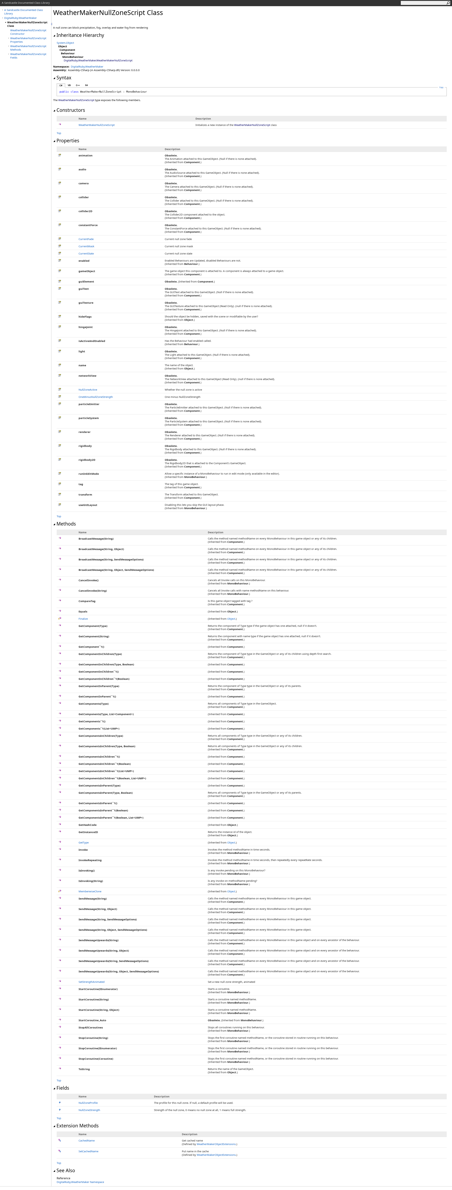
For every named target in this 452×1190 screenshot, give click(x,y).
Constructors (70, 110)
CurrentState (86, 253)
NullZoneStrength (89, 1110)
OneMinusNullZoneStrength (96, 397)
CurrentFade (86, 239)
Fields (62, 1088)
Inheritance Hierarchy (80, 35)
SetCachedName (88, 1151)
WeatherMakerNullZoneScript (97, 125)
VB (69, 85)
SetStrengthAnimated (92, 981)
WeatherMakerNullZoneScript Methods (28, 47)
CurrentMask (86, 246)
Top (59, 133)
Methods (66, 524)
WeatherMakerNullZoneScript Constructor (28, 31)
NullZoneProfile (88, 1102)
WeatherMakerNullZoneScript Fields (28, 55)
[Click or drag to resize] (52, 24)
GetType (84, 842)
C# (61, 85)
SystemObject (65, 42)
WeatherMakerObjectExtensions (216, 1144)
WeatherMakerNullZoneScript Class (27, 24)
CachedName (87, 1140)
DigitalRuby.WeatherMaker (20, 18)
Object (231, 618)
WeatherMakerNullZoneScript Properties (28, 39)
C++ (78, 85)
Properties (67, 140)
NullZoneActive (88, 389)
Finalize (83, 618)
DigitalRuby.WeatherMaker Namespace (80, 1182)
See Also (65, 1170)
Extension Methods (77, 1125)
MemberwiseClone (90, 891)
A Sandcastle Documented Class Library (23, 11)
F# (86, 85)
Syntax (63, 77)
